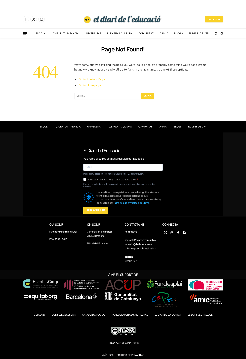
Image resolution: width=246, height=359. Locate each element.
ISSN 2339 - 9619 (58, 239)
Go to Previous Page (92, 79)
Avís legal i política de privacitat (123, 355)
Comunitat (146, 33)
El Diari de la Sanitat (167, 314)
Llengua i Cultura (120, 33)
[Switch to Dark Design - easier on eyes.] (216, 33)
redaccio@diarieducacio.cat (138, 244)
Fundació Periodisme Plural (63, 231)
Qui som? (39, 314)
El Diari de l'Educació (97, 243)
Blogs (178, 33)
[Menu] (25, 33)
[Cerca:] (107, 96)
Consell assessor (63, 314)
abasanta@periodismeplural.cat (140, 240)
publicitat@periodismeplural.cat (140, 248)
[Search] (221, 33)
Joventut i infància (65, 33)
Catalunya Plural (93, 314)
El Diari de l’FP (199, 33)
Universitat (93, 33)
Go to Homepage (90, 85)
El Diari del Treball (200, 314)
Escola (41, 33)
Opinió (163, 33)
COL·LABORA (214, 19)
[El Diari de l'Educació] (123, 19)
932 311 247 (131, 260)
